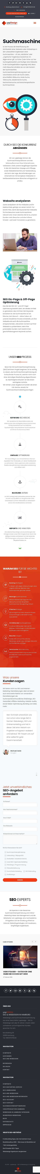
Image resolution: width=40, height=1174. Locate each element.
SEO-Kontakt (8, 1103)
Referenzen (7, 1063)
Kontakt (6, 1070)
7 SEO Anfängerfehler (10, 1145)
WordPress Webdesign (12, 1115)
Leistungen (7, 1056)
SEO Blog (6, 1066)
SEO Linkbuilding (9, 1090)
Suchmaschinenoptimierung (14, 1106)
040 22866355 (20, 10)
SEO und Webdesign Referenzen (15, 1096)
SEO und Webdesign (10, 1059)
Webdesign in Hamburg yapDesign (16, 1112)
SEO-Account (8, 1100)
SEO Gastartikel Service (12, 1087)
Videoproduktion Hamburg (14, 1109)
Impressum (7, 1125)
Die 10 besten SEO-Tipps (11, 1148)
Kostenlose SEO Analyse (17, 13)
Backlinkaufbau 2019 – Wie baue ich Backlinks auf (19, 1142)
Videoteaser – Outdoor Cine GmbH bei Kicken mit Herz (17, 972)
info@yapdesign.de (29, 7)
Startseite (7, 1053)
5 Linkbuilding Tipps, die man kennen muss (17, 1139)
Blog (5, 1118)
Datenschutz (8, 1122)
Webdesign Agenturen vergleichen (14, 1151)
